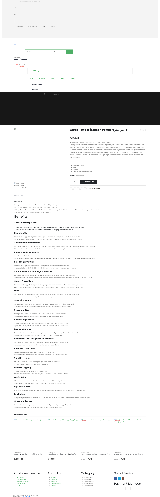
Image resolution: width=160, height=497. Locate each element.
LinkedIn (78, 188)
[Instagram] (22, 37)
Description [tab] (18, 195)
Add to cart (89, 182)
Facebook (71, 188)
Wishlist (53, 26)
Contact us (73, 78)
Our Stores (20, 26)
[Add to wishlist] (45, 452)
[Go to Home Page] (14, 94)
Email (85, 188)
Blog (62, 78)
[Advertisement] (80, 110)
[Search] (69, 52)
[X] (19, 37)
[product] (30, 434)
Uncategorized (80, 175)
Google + (81, 188)
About (53, 78)
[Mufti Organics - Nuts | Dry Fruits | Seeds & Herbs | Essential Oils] (19, 44)
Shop (31, 78)
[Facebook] (16, 37)
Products (42, 78)
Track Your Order (32, 26)
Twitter (74, 188)
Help (44, 26)
